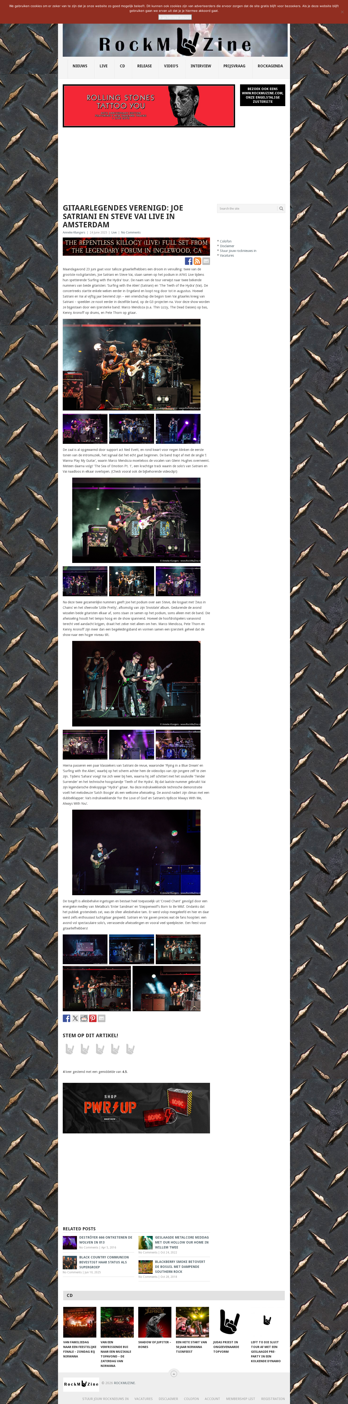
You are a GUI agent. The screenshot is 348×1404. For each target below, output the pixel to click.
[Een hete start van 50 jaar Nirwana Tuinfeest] (192, 1322)
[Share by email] (101, 1018)
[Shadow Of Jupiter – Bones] (154, 1322)
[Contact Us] (206, 261)
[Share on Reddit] (84, 1018)
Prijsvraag (234, 66)
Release (144, 66)
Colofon (226, 241)
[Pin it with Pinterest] (93, 1018)
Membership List (240, 1399)
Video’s (171, 66)
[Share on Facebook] (66, 1018)
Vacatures (227, 255)
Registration (273, 1399)
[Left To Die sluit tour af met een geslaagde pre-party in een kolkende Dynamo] (267, 1322)
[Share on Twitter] (75, 1018)
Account (212, 1399)
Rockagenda (270, 66)
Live (103, 66)
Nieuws (80, 66)
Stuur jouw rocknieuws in (238, 251)
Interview (201, 66)
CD (122, 66)
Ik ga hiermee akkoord (175, 17)
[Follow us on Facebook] (188, 261)
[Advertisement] (174, 163)
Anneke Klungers (74, 232)
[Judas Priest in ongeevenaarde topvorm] (229, 1322)
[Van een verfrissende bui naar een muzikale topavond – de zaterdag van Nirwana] (117, 1322)
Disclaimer (227, 246)
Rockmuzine (124, 1383)
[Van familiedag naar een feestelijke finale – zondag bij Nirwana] (79, 1322)
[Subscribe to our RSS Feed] (197, 261)
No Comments (131, 232)
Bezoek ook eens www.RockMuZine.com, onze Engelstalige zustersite (262, 95)
